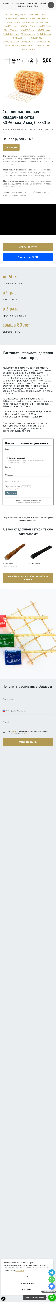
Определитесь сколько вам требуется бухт (25, 424)
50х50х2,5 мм (13, 22)
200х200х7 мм (43, 45)
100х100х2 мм (10, 26)
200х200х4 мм (44, 41)
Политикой (19, 1270)
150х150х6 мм (36, 37)
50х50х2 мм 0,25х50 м (38, 14)
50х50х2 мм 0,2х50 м (15, 14)
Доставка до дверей (16, 458)
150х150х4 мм (44, 34)
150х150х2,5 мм (11, 34)
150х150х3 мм (28, 34)
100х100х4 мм (11, 30)
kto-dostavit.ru (35, 502)
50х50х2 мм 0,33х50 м (16, 18)
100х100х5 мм (27, 30)
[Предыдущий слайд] (6, 81)
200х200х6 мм (27, 45)
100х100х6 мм (43, 30)
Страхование (14, 487)
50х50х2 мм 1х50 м (40, 18)
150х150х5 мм (19, 37)
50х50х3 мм (28, 22)
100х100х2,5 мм (27, 26)
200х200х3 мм (28, 41)
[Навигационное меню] (50, 5)
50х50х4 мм (42, 22)
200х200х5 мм (11, 45)
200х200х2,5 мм (11, 41)
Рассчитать (11, 493)
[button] (11, 147)
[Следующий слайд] (49, 81)
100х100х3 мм (44, 26)
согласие (14, 731)
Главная (6, 3)
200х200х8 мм (28, 49)
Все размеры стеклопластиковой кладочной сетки (31, 3)
